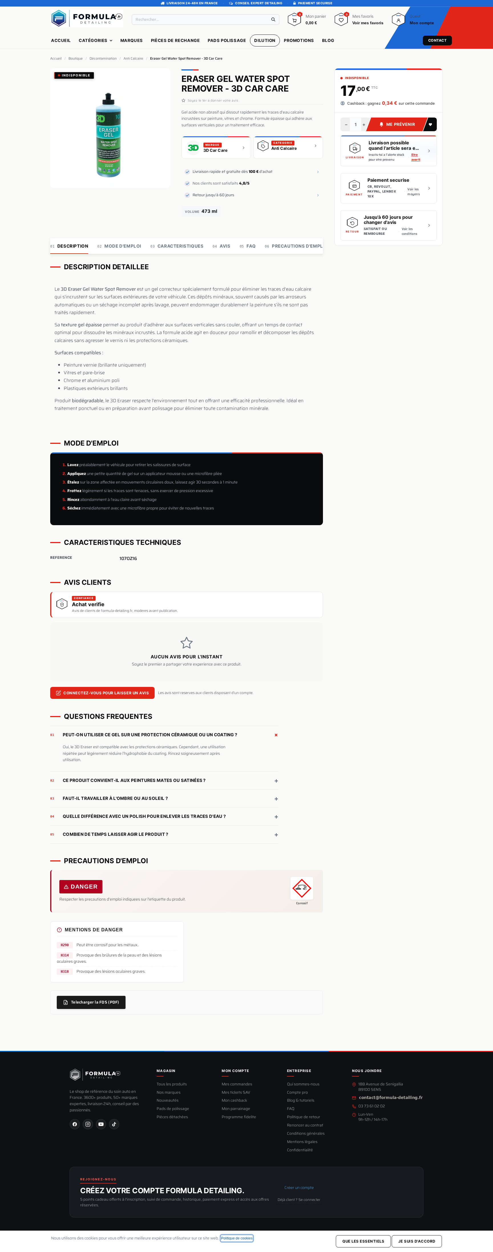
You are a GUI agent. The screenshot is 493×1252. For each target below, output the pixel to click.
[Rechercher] (273, 20)
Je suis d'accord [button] (416, 1241)
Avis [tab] (221, 246)
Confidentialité (300, 1150)
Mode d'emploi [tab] (119, 246)
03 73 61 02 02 (371, 1106)
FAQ (290, 1109)
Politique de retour (303, 1117)
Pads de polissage (173, 1109)
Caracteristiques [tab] (176, 246)
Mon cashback (234, 1100)
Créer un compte (299, 1187)
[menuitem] (61, 40)
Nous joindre (367, 1071)
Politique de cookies (236, 1238)
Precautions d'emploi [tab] (296, 246)
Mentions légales (302, 1142)
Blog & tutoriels (300, 1100)
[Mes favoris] (341, 21)
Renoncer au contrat (305, 1125)
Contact (437, 40)
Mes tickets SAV (236, 1092)
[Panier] (294, 21)
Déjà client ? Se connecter (299, 1200)
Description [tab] (69, 246)
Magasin (166, 1071)
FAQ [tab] (248, 246)
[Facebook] (75, 1124)
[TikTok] (114, 1124)
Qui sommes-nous (303, 1084)
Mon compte (235, 1071)
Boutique (75, 58)
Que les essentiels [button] (363, 1241)
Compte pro (297, 1092)
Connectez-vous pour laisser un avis (106, 693)
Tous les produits (172, 1084)
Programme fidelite (239, 1117)
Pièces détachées (172, 1117)
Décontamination (103, 58)
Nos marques (169, 1092)
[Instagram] (88, 1124)
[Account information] (398, 21)
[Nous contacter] (390, 1098)
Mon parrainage (236, 1109)
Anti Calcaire (133, 58)
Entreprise (299, 1071)
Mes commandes (237, 1084)
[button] (430, 124)
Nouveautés (168, 1100)
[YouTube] (101, 1124)
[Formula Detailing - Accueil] (95, 1074)
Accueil (56, 58)
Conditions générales (306, 1133)
